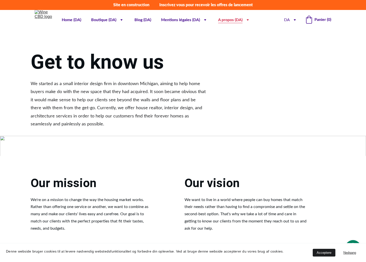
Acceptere (324, 253)
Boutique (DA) (103, 20)
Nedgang (349, 253)
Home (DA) (71, 20)
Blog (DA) (142, 20)
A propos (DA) (230, 20)
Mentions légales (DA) (180, 20)
